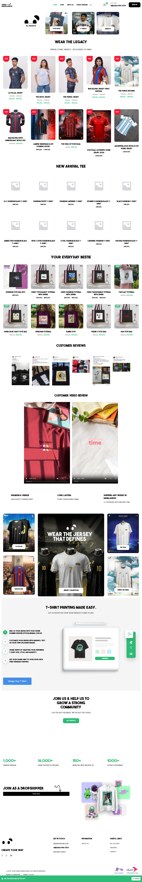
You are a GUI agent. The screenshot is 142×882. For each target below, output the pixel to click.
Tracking (113, 848)
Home (55, 5)
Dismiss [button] (137, 879)
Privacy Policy (28, 875)
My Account (114, 844)
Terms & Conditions (13, 875)
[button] (134, 4)
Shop (62, 5)
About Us (70, 5)
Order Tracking (82, 5)
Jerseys (113, 852)
